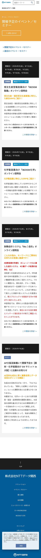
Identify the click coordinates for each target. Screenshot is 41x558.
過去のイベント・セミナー (15, 51)
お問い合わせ (12, 33)
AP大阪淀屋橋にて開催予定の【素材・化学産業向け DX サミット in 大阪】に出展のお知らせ (20, 367)
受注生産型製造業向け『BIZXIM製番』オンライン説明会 (20, 89)
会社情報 (20, 500)
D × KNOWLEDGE (20, 510)
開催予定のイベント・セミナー (17, 47)
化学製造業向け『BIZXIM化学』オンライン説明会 (20, 171)
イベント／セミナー (20, 490)
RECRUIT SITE (20, 516)
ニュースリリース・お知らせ (20, 505)
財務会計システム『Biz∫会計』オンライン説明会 (20, 248)
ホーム (4, 17)
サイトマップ (20, 526)
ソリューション (20, 484)
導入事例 (20, 495)
